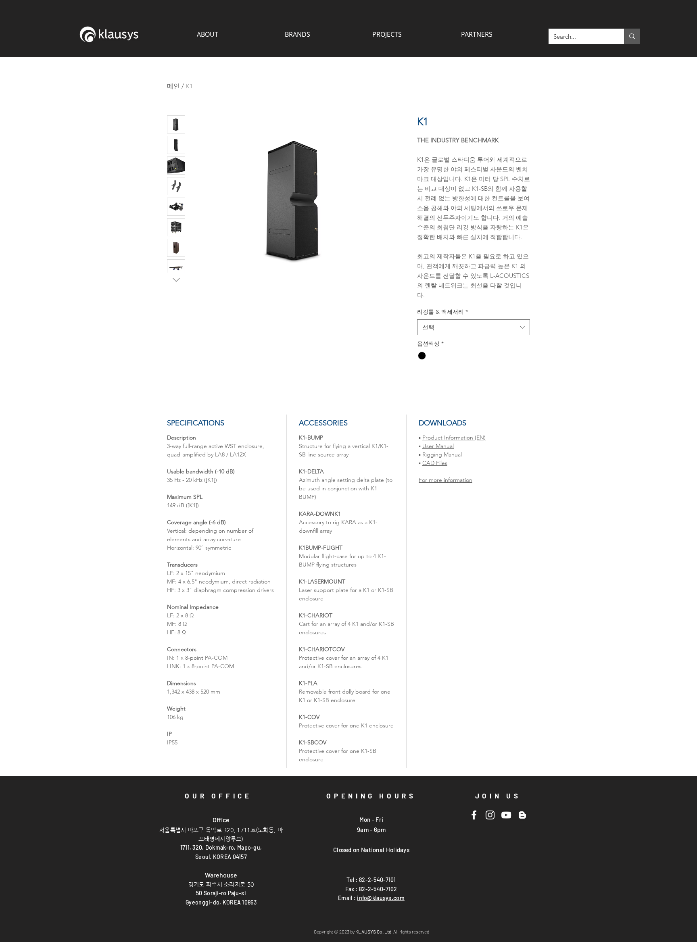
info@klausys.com (380, 897)
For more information (445, 480)
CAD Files (434, 463)
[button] (476, 34)
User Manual (438, 446)
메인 (173, 86)
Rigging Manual (442, 454)
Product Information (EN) (454, 437)
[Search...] (632, 36)
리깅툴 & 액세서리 (442, 311)
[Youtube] (506, 815)
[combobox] (473, 327)
